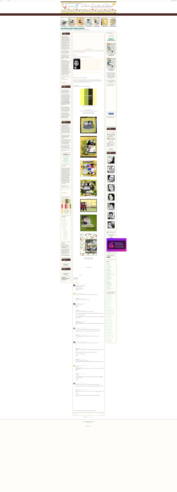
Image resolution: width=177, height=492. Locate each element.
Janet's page (88, 135)
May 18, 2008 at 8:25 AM (83, 365)
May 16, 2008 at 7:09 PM (82, 348)
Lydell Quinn (108, 287)
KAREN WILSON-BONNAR (110, 313)
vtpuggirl (77, 303)
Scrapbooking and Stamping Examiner (111, 252)
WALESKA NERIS (109, 341)
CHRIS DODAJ (109, 300)
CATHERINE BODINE (110, 298)
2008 (63, 220)
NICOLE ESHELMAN (110, 326)
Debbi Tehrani (78, 341)
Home (89, 414)
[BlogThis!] (74, 278)
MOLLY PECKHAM (109, 325)
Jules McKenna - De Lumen (111, 274)
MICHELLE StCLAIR (109, 323)
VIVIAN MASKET (109, 339)
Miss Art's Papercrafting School (66, 162)
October (64, 222)
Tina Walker (108, 267)
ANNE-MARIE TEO (109, 297)
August (64, 225)
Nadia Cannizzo (109, 277)
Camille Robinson (109, 283)
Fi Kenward (108, 264)
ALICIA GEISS (109, 294)
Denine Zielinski (109, 271)
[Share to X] (75, 278)
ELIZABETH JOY (109, 304)
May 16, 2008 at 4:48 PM (83, 341)
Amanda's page (88, 198)
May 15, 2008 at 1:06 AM (82, 310)
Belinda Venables (109, 282)
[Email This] (73, 278)
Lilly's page (88, 214)
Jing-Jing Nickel (109, 285)
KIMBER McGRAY (109, 316)
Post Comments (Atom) (90, 417)
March (64, 239)
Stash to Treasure (66, 157)
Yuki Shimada (109, 289)
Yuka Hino (108, 280)
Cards (76, 344)
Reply (76, 290)
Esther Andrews (78, 365)
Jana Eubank (108, 273)
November (64, 221)
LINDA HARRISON (109, 320)
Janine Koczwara (109, 284)
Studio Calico (66, 159)
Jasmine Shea (109, 265)
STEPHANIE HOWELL (110, 335)
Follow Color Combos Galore (111, 113)
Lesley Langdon (109, 275)
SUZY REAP (108, 338)
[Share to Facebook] (76, 278)
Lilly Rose (108, 276)
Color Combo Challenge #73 (65, 230)
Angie (76, 293)
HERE (112, 148)
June (64, 227)
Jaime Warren (109, 272)
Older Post (102, 414)
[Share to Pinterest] (77, 278)
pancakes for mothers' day (79, 367)
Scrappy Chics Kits (66, 160)
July (64, 226)
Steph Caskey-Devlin (110, 288)
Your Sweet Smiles (78, 337)
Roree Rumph (109, 279)
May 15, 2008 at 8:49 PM (82, 321)
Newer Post (75, 414)
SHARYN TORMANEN (110, 332)
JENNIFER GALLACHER (110, 310)
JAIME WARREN (109, 307)
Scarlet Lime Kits (66, 156)
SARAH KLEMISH (109, 329)
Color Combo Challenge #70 (65, 236)
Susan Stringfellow (109, 266)
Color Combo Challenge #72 (65, 232)
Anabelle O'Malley (109, 270)
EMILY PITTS (108, 306)
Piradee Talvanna (109, 278)
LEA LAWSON (109, 319)
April (64, 238)
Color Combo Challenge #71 (65, 234)
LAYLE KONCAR (109, 317)
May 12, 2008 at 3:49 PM (82, 298)
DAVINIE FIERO (109, 303)
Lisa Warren (108, 286)
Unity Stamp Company (65, 158)
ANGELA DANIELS (109, 295)
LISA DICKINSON (109, 322)
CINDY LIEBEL (109, 301)
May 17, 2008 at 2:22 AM (82, 359)
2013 (63, 217)
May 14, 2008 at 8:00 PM (81, 303)
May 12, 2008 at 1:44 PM (81, 293)
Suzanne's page (88, 179)
